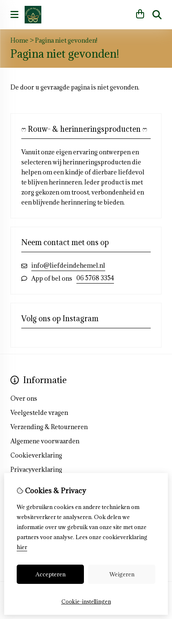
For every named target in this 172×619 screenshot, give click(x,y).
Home (19, 40)
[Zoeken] (157, 14)
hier (22, 547)
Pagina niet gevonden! (66, 40)
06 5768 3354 (95, 278)
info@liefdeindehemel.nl (68, 265)
